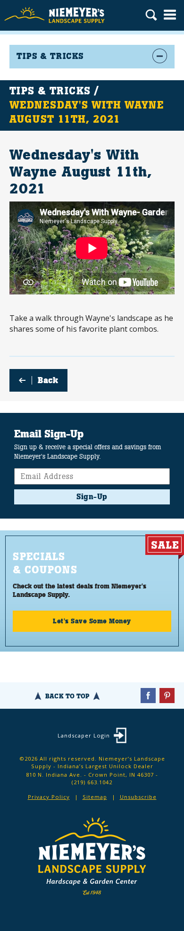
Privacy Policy (49, 796)
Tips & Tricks (50, 91)
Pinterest (167, 695)
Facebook (148, 695)
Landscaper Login (84, 735)
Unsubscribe (138, 796)
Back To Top (67, 696)
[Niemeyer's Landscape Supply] (55, 15)
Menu (170, 14)
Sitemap (95, 796)
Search (151, 16)
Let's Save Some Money (92, 621)
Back (48, 380)
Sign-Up (92, 496)
